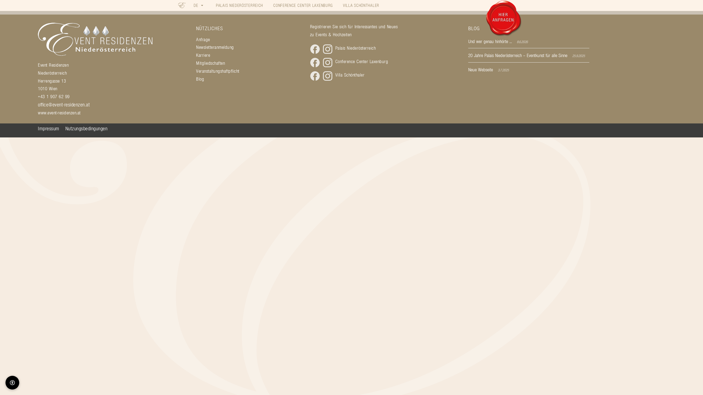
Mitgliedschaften (210, 63)
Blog (200, 79)
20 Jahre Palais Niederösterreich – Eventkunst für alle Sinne (517, 55)
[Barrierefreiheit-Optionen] (12, 383)
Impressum (48, 128)
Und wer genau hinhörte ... (490, 41)
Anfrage (203, 39)
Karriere (203, 55)
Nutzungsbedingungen (86, 128)
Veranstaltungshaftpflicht (217, 71)
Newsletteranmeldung (215, 47)
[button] (198, 5)
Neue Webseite (480, 69)
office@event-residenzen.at (64, 104)
